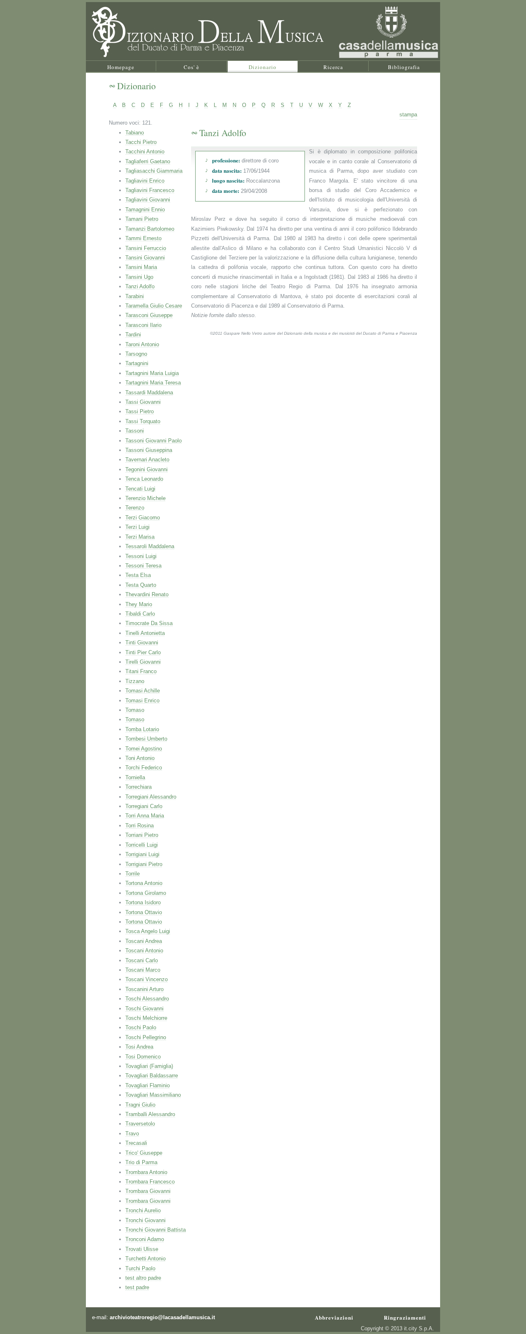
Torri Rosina (139, 825)
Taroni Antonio (142, 344)
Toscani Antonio (144, 950)
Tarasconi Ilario (143, 325)
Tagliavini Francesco (149, 190)
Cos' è (191, 66)
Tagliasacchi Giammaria (153, 171)
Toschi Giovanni (144, 1008)
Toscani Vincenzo (146, 979)
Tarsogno (136, 354)
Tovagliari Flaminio (147, 1085)
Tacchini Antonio (144, 151)
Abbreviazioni (334, 1315)
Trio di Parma (141, 1162)
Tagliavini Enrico (144, 181)
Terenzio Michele (145, 498)
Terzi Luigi (137, 527)
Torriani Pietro (141, 835)
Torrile (132, 874)
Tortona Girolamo (145, 893)
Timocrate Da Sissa (149, 623)
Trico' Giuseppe (143, 1153)
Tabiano (134, 133)
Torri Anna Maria (144, 816)
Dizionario (263, 67)
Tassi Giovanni (143, 402)
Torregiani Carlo (143, 806)
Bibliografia (404, 66)
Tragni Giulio (140, 1105)
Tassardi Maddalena (149, 392)
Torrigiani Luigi (142, 854)
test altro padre (143, 1278)
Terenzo (134, 508)
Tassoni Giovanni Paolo (153, 441)
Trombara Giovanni (148, 1191)
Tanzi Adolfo (140, 286)
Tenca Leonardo (144, 479)
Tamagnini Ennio (145, 209)
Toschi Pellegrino (145, 1037)
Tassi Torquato (142, 421)
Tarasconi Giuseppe (149, 315)
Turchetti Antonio (145, 1258)
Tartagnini (136, 363)
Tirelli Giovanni (143, 662)
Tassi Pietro (139, 411)
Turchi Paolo (140, 1268)
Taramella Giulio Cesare (153, 306)
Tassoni (134, 431)
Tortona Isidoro (143, 902)
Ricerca (333, 66)
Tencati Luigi (140, 489)
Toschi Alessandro (147, 999)
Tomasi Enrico (142, 700)
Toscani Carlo (141, 960)
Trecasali (136, 1143)
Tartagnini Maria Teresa (153, 383)
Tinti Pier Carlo (143, 652)
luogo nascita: (228, 180)
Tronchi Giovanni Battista (155, 1230)
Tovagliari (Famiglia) (149, 1066)
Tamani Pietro (141, 219)
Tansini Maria (141, 267)
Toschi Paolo (140, 1027)
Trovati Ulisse (141, 1249)
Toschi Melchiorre (146, 1018)
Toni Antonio (140, 758)
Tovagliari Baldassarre (151, 1075)
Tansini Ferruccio (145, 248)
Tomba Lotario (142, 729)
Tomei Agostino (143, 749)
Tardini (133, 334)
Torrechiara (138, 787)
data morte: (225, 191)
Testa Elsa (138, 575)
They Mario (138, 604)
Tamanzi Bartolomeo (149, 229)
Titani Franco (141, 671)
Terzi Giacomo (142, 517)
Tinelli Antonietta (145, 633)
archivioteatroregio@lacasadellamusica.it (162, 1317)
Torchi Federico (143, 767)
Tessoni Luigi (141, 556)
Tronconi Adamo (144, 1239)
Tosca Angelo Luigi (147, 931)
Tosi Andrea (139, 1047)
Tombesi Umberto (146, 739)
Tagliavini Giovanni (147, 200)
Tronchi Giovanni (145, 1220)
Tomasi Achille (142, 691)
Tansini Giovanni (145, 258)
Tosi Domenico (143, 1057)
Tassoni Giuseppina (148, 450)
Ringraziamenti (405, 1315)
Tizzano (134, 681)
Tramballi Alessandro (150, 1114)
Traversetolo (140, 1124)
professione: (226, 160)
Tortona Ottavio (143, 912)
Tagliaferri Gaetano (147, 161)
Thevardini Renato (146, 594)
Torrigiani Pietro (143, 864)
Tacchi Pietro (141, 142)
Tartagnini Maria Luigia (152, 373)
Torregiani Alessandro (150, 797)
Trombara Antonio (146, 1172)
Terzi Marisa (140, 537)
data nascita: (227, 170)
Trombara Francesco (150, 1182)
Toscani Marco (142, 970)
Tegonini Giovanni (146, 469)
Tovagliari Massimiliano (153, 1095)
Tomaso (134, 710)
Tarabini (134, 296)
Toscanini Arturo (144, 989)
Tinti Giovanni (141, 642)
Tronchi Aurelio (143, 1210)
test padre (137, 1287)
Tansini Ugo (139, 277)
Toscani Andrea (143, 941)
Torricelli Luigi (141, 845)
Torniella (135, 777)
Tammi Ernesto (143, 238)
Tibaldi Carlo (140, 614)
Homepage (120, 66)
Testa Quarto (140, 585)
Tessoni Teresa (143, 566)
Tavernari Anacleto (147, 459)
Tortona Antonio (143, 883)
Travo (132, 1133)
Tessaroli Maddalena (149, 546)
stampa (408, 114)
